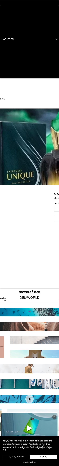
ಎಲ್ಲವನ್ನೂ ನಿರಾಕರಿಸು (16, 456)
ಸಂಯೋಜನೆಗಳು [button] (29, 461)
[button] (29, 39)
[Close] (55, 440)
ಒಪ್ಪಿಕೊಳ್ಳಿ (43, 456)
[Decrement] (56, 208)
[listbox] (29, 39)
